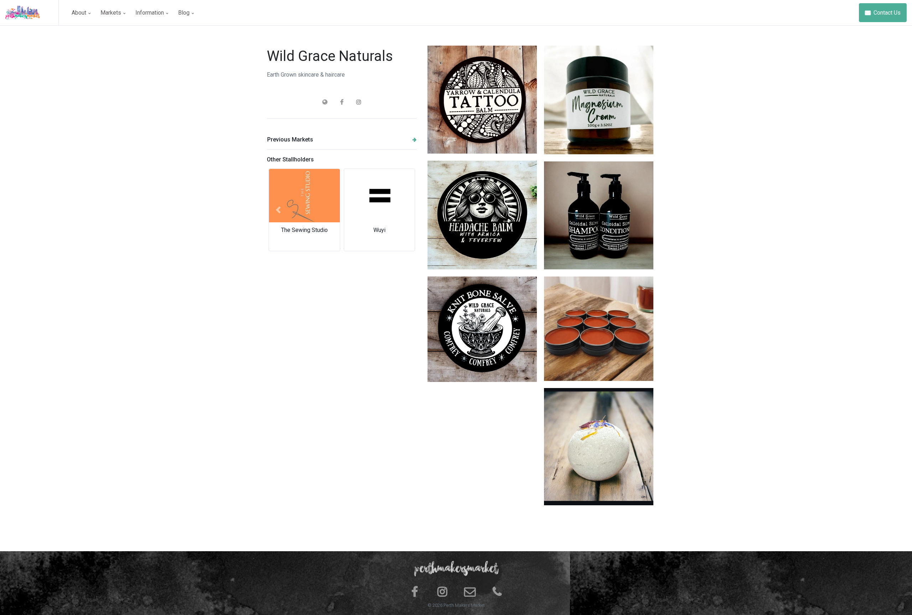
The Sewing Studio (304, 230)
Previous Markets (290, 139)
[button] (278, 210)
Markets (111, 12)
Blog (184, 12)
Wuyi (379, 230)
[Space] (32, 12)
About (80, 12)
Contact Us (886, 12)
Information (150, 12)
